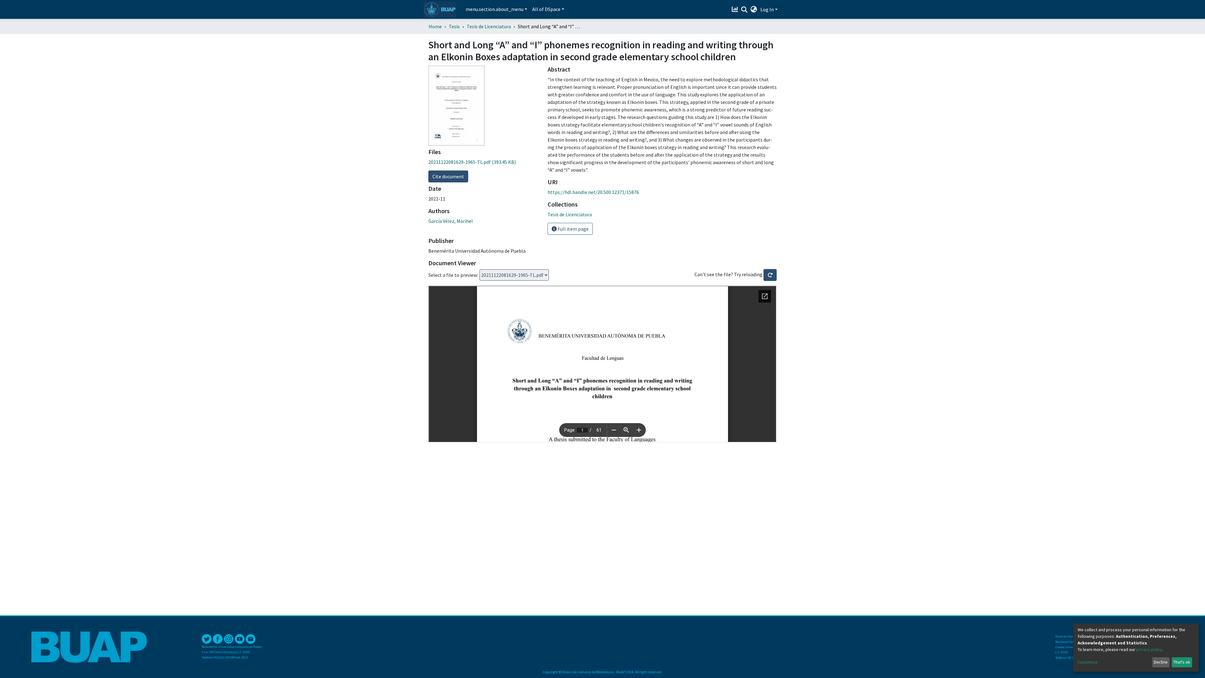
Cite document (448, 176)
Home (435, 26)
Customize (1088, 662)
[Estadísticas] (735, 9)
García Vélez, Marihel (450, 221)
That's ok (1181, 662)
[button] (754, 9)
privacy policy (1149, 649)
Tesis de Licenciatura (489, 26)
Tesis (454, 26)
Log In (767, 9)
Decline (1161, 662)
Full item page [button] (573, 229)
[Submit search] (744, 10)
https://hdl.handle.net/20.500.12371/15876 (593, 192)
